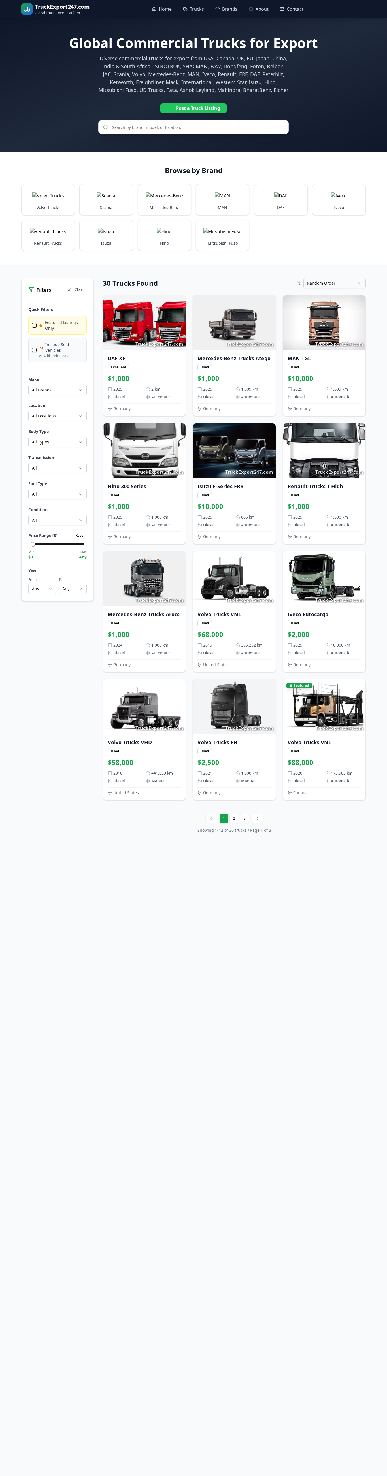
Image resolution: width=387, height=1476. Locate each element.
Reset (80, 535)
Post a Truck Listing (198, 108)
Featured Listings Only (61, 325)
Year (32, 570)
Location (36, 405)
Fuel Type (37, 483)
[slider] (33, 544)
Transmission (41, 457)
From (32, 579)
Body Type (38, 431)
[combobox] (57, 390)
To (60, 579)
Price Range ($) (43, 535)
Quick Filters (40, 309)
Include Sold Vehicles (57, 347)
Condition (38, 509)
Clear (79, 289)
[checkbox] (34, 325)
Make (33, 379)
